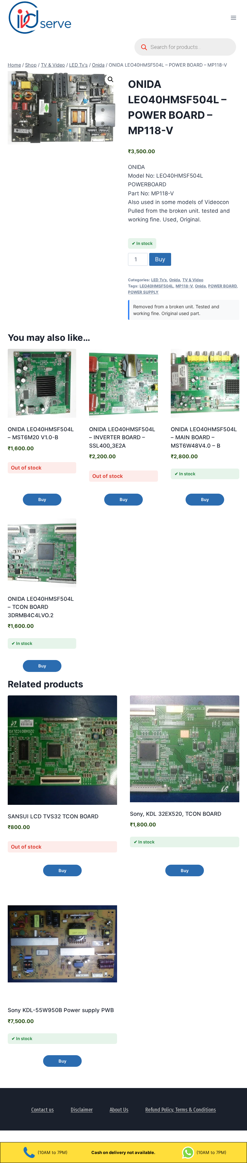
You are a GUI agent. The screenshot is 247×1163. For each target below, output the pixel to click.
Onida (174, 279)
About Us (119, 1109)
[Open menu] (233, 18)
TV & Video (192, 279)
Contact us (42, 1109)
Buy (160, 259)
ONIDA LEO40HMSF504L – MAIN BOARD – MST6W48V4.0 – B (204, 437)
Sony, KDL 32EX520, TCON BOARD (175, 814)
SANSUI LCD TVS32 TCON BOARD (53, 816)
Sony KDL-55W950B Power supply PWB (61, 1010)
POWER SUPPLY (143, 292)
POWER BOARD (222, 286)
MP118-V (184, 286)
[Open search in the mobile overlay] (185, 47)
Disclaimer (82, 1109)
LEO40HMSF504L (156, 286)
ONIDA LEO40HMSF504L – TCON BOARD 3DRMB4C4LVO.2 (41, 607)
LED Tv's (159, 279)
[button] (110, 79)
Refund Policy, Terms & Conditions (180, 1109)
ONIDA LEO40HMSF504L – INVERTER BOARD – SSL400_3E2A (122, 437)
